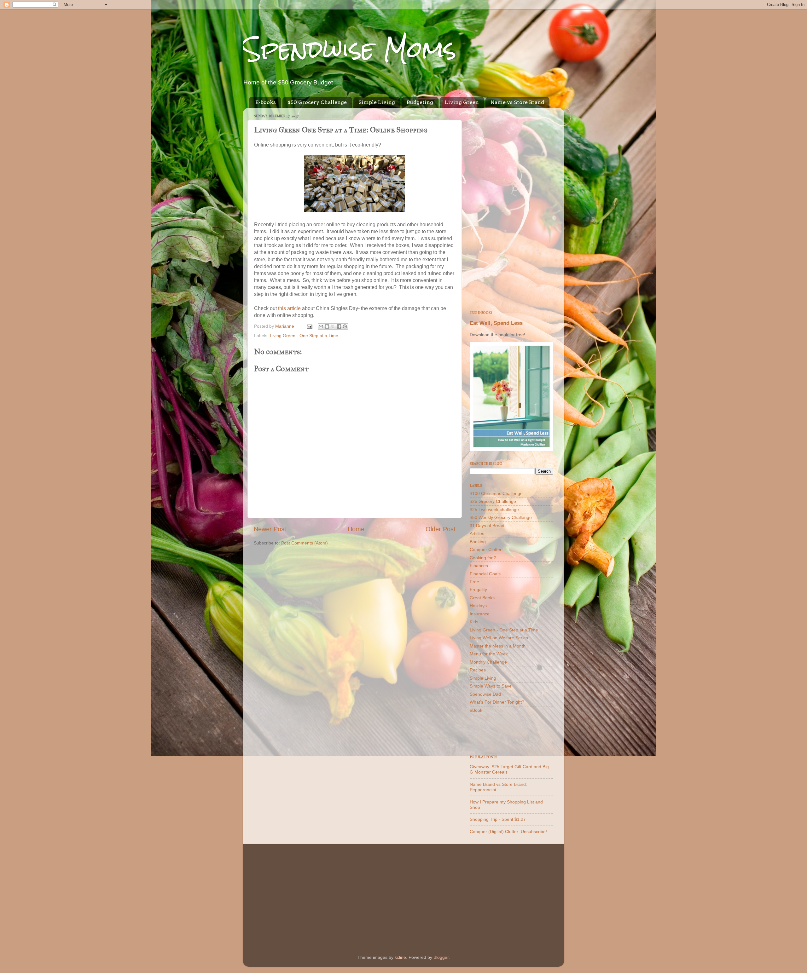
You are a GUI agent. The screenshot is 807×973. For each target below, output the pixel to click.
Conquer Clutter (486, 549)
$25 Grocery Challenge (493, 501)
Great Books (482, 597)
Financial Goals (485, 573)
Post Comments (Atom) (304, 542)
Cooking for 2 (483, 557)
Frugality (478, 589)
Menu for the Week (489, 653)
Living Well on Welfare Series (499, 637)
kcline (400, 957)
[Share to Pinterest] (345, 326)
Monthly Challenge (488, 662)
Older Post (441, 529)
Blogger (441, 957)
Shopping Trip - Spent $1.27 (498, 819)
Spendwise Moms (349, 49)
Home (356, 529)
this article (289, 308)
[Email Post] (309, 326)
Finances (479, 565)
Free (474, 581)
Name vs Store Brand (517, 102)
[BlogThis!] (327, 326)
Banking (478, 541)
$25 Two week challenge (494, 509)
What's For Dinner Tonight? (497, 702)
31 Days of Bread (487, 525)
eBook (476, 710)
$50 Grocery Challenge (317, 102)
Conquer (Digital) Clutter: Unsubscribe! (508, 831)
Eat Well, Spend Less (496, 323)
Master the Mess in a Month (497, 645)
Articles (477, 533)
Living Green (462, 102)
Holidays (478, 605)
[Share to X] (333, 326)
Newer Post (270, 529)
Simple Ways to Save (491, 685)
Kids (474, 621)
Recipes (478, 669)
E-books (265, 102)
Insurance (480, 613)
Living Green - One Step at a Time (304, 335)
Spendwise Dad (485, 694)
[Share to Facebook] (339, 326)
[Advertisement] (511, 207)
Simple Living (376, 102)
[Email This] (321, 326)
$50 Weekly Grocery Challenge (501, 517)
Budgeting (420, 102)
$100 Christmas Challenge (496, 493)
